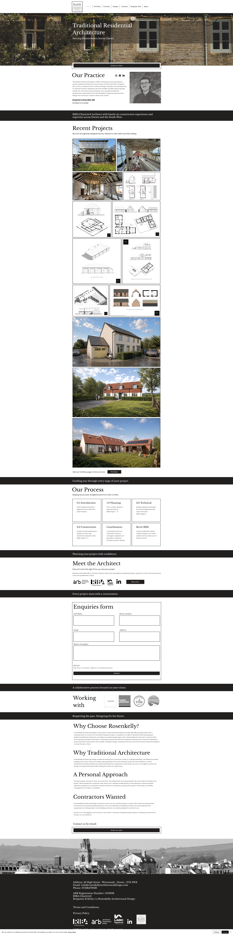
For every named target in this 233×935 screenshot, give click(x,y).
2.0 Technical (143, 502)
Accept (225, 932)
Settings (216, 932)
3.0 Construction (86, 527)
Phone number (125, 614)
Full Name (78, 614)
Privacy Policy (81, 913)
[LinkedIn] (123, 75)
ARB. (112, 89)
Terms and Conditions (86, 907)
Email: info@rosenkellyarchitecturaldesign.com (100, 885)
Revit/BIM (142, 527)
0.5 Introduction (86, 502)
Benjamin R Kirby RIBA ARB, (81, 573)
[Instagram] (116, 75)
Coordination (114, 527)
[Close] (231, 932)
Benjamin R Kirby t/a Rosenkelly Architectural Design (104, 898)
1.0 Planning (114, 502)
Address (123, 630)
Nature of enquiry (80, 644)
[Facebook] (120, 75)
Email (75, 630)
